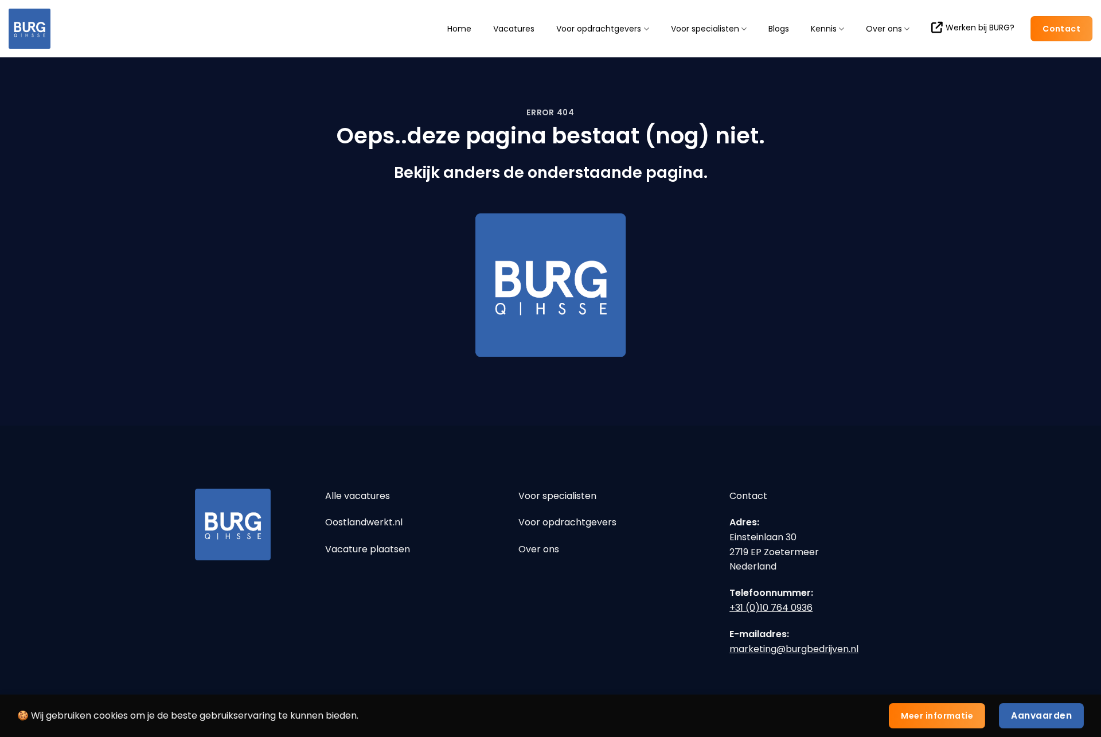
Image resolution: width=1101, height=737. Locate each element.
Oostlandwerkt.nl (364, 522)
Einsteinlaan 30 (763, 537)
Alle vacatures (357, 495)
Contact (748, 495)
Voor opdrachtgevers (598, 29)
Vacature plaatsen (367, 549)
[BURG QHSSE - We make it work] (66, 28)
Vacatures (513, 28)
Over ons (884, 29)
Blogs (778, 28)
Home (459, 28)
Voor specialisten (705, 29)
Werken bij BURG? (980, 27)
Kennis (824, 29)
